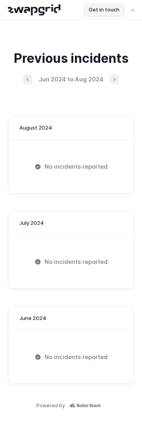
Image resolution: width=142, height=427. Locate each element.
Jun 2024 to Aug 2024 (71, 79)
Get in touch (104, 9)
